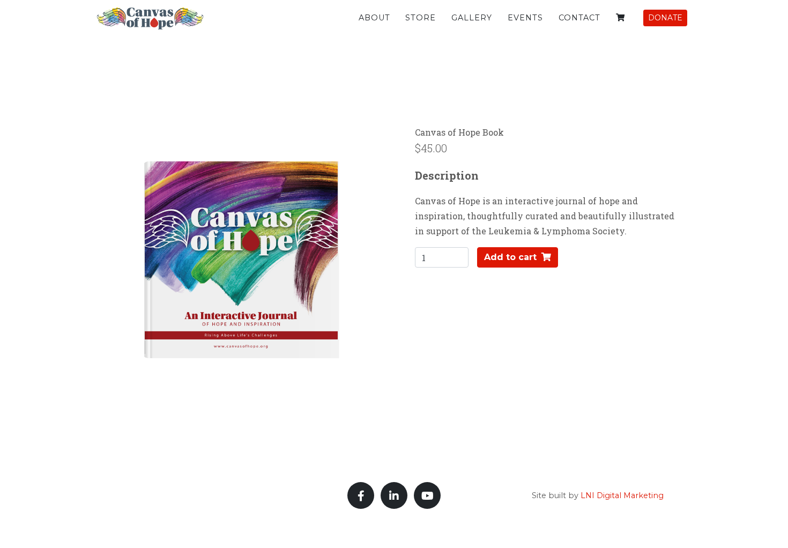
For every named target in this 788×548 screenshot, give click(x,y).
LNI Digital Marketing (622, 495)
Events (525, 18)
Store (420, 18)
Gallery (471, 18)
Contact (579, 18)
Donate (665, 18)
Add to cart (511, 257)
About (374, 18)
